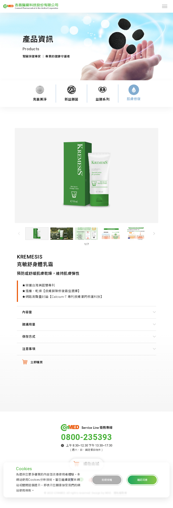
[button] (154, 233)
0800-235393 (86, 437)
